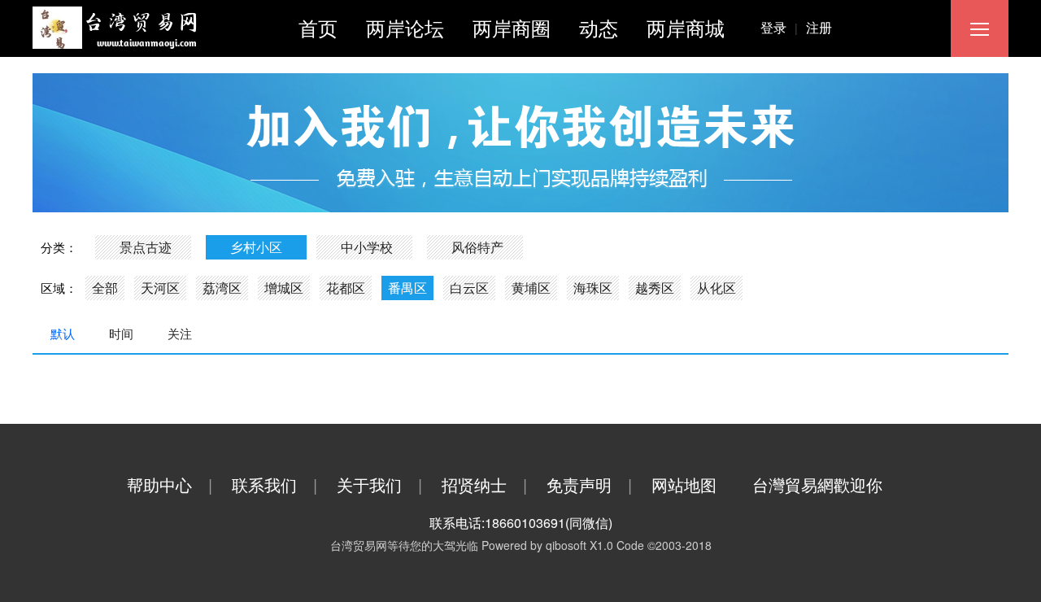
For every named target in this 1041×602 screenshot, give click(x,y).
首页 (318, 27)
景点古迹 (146, 247)
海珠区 (592, 287)
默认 (62, 333)
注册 (819, 27)
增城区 (283, 287)
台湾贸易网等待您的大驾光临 (404, 545)
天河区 (160, 287)
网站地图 (684, 484)
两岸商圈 (512, 27)
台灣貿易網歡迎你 (817, 484)
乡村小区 (256, 247)
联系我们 (274, 484)
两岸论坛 (405, 27)
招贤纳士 (484, 484)
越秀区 (654, 287)
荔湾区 (222, 287)
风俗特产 (477, 247)
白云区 (469, 287)
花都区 (345, 287)
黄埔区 (531, 287)
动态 (598, 27)
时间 (121, 333)
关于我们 (379, 484)
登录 (779, 27)
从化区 (716, 287)
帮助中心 (169, 484)
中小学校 (367, 247)
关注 (180, 333)
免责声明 (589, 484)
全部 (105, 287)
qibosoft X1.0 (579, 545)
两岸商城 (686, 27)
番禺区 (407, 287)
